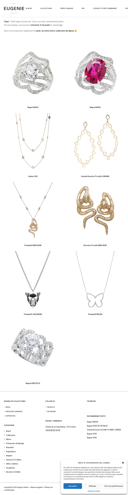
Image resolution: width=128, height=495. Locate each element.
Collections (46, 8)
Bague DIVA (92, 434)
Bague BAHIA (33, 107)
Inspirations (10, 416)
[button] (123, 462)
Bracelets (10, 447)
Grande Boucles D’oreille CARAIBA (95, 176)
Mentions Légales (94, 491)
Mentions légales (36, 487)
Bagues (9, 455)
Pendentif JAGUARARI (33, 314)
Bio (83, 8)
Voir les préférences (113, 486)
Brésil (8, 407)
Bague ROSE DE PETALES (97, 426)
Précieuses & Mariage (14, 411)
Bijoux (29, 8)
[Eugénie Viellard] (14, 8)
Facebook (51, 407)
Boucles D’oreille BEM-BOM (95, 245)
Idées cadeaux (66, 8)
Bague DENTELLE (33, 383)
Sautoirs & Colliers (13, 460)
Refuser (92, 486)
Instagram (51, 411)
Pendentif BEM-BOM (32, 245)
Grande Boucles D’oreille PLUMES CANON (104, 430)
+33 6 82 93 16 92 (53, 430)
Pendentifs (10, 468)
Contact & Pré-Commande (105, 8)
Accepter (73, 486)
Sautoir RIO (33, 176)
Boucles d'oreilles (13, 472)
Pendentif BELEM (95, 314)
